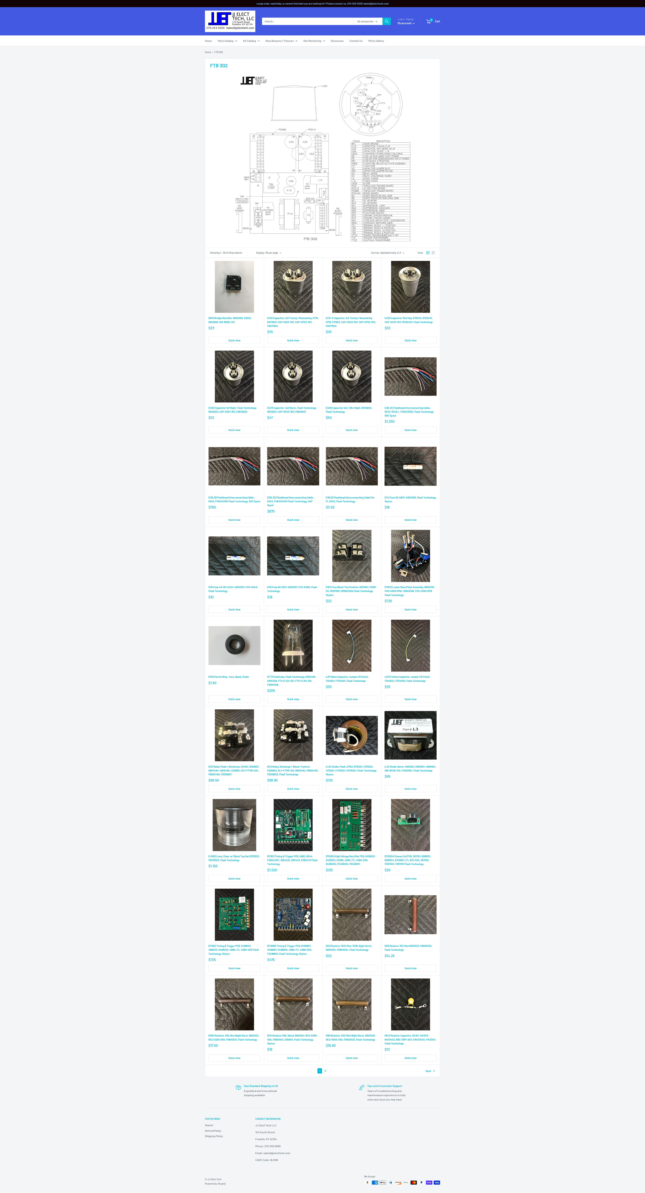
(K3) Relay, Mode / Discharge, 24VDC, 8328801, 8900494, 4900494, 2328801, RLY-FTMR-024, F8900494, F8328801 (233, 770)
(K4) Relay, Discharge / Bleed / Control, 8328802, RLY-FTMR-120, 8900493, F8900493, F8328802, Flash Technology (292, 770)
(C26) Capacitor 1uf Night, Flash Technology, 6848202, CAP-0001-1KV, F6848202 (232, 409)
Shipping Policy (214, 1136)
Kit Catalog (249, 40)
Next (428, 1070)
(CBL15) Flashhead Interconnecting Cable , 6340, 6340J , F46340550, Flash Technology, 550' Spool (409, 411)
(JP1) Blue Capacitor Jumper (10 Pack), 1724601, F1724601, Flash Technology (347, 678)
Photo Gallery (376, 40)
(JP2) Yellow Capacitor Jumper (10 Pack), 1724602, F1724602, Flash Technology (407, 678)
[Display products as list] (433, 252)
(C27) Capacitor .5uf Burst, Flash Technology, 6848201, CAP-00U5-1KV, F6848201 (291, 409)
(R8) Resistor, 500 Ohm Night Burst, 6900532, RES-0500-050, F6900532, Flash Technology (351, 1037)
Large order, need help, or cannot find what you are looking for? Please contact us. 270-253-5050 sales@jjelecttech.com (322, 3)
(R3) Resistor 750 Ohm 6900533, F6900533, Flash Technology (408, 947)
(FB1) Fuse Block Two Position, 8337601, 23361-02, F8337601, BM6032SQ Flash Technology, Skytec (351, 591)
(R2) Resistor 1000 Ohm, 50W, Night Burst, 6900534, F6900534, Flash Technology (349, 947)
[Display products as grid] (427, 252)
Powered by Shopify (215, 1183)
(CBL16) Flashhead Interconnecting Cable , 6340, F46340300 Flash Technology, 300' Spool (234, 499)
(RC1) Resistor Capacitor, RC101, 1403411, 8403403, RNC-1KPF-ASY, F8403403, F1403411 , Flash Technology (411, 1039)
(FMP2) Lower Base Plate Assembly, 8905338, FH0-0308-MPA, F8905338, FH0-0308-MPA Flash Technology (410, 591)
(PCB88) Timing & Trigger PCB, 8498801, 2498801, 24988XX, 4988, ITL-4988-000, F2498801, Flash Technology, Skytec (289, 949)
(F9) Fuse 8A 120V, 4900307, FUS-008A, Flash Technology (292, 589)
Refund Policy (213, 1130)
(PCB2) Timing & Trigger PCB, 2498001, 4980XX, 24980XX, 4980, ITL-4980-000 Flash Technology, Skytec (233, 949)
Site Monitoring (312, 40)
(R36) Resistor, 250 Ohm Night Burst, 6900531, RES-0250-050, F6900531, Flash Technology (233, 1037)
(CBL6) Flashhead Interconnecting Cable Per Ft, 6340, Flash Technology (350, 499)
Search (209, 1125)
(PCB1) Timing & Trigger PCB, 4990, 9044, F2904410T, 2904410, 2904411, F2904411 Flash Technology (292, 860)
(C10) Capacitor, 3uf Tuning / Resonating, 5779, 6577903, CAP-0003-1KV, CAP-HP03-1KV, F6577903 (292, 321)
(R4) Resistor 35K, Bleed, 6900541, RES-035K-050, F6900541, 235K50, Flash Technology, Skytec (292, 1039)
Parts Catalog (225, 40)
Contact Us (356, 40)
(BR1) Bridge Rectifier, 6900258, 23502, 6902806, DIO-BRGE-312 (229, 319)
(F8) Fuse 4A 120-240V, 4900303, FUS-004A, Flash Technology (233, 589)
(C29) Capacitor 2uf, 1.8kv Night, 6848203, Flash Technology (349, 409)
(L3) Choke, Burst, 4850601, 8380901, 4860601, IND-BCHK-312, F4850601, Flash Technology (410, 768)
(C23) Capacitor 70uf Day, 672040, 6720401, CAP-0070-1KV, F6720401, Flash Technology (409, 319)
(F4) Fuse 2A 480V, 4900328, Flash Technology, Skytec (410, 499)
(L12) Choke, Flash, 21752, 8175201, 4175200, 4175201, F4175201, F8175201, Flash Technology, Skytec (351, 770)
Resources (337, 40)
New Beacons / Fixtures (280, 40)
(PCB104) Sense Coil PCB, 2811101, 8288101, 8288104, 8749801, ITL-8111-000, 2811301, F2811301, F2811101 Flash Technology (408, 860)
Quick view (234, 340)
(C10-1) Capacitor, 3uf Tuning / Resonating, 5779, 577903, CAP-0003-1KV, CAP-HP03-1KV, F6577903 (351, 321)
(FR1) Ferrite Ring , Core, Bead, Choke (228, 676)
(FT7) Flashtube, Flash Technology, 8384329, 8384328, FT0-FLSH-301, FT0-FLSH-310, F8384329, (291, 680)
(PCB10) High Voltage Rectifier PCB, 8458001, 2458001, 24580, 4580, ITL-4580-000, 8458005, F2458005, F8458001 (350, 860)
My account (405, 23)
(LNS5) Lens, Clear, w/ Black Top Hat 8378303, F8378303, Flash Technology (234, 858)
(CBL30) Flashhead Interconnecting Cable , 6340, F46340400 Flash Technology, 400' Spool (290, 501)
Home (208, 40)
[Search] (386, 21)
